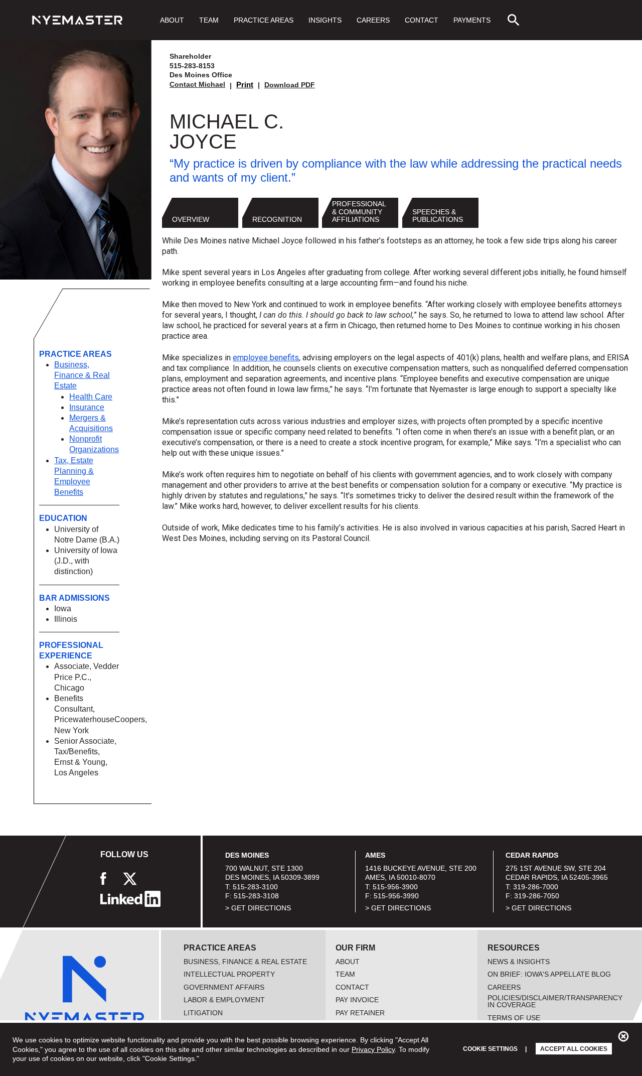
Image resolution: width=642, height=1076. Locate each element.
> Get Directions (258, 908)
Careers (373, 20)
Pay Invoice (357, 999)
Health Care (90, 396)
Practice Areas (263, 20)
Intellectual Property (229, 974)
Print (244, 84)
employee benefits (266, 357)
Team (209, 20)
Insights (325, 20)
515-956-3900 (395, 887)
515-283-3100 (255, 887)
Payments (472, 20)
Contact (421, 20)
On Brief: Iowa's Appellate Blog (549, 974)
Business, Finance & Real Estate (82, 375)
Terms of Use (514, 1017)
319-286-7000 (535, 887)
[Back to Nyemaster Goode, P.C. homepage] (77, 20)
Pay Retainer (360, 1012)
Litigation (203, 1012)
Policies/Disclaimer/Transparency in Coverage (555, 1001)
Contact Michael (197, 84)
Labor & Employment (224, 999)
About (172, 20)
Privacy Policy (373, 1049)
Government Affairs (224, 987)
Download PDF (289, 85)
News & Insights (519, 961)
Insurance (86, 407)
